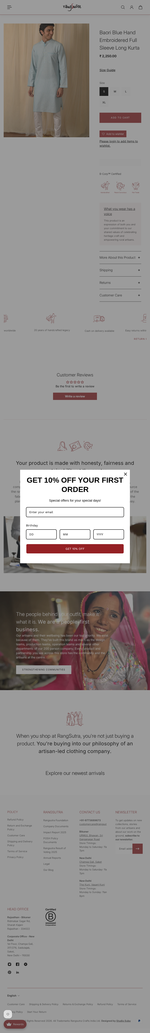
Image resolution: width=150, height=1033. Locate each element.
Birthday (32, 525)
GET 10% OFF (75, 548)
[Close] (125, 474)
